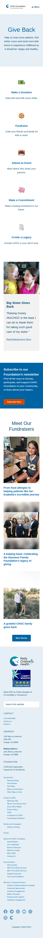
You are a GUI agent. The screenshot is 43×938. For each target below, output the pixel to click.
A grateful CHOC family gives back (18, 625)
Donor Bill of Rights (14, 807)
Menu (36, 7)
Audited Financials (14, 874)
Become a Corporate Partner (14, 882)
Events (6, 833)
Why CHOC (11, 853)
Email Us (7, 724)
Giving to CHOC (10, 798)
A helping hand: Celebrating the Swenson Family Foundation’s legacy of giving (21, 559)
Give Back (11, 786)
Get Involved (12, 783)
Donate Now (8, 777)
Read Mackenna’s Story (18, 339)
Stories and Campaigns (12, 824)
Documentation (9, 862)
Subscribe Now (14, 402)
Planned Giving (13, 780)
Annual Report (12, 842)
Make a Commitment (21, 200)
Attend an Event (21, 162)
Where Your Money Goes (16, 804)
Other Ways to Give (14, 792)
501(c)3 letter (12, 865)
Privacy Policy (12, 809)
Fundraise (21, 125)
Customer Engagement (16, 891)
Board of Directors (14, 847)
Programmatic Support (15, 897)
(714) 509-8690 (9, 718)
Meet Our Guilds (13, 850)
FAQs (9, 812)
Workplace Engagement (16, 900)
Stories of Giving (13, 827)
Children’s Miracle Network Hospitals (21, 885)
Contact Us (11, 856)
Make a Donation (21, 92)
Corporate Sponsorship (16, 888)
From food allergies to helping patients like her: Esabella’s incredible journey (21, 491)
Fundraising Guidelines (16, 818)
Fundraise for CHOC (15, 815)
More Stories (21, 638)
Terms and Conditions (15, 876)
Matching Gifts (12, 801)
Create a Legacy (21, 237)
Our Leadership (13, 844)
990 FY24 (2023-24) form (17, 871)
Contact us (8, 721)
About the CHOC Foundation (14, 839)
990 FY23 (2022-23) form (17, 868)
